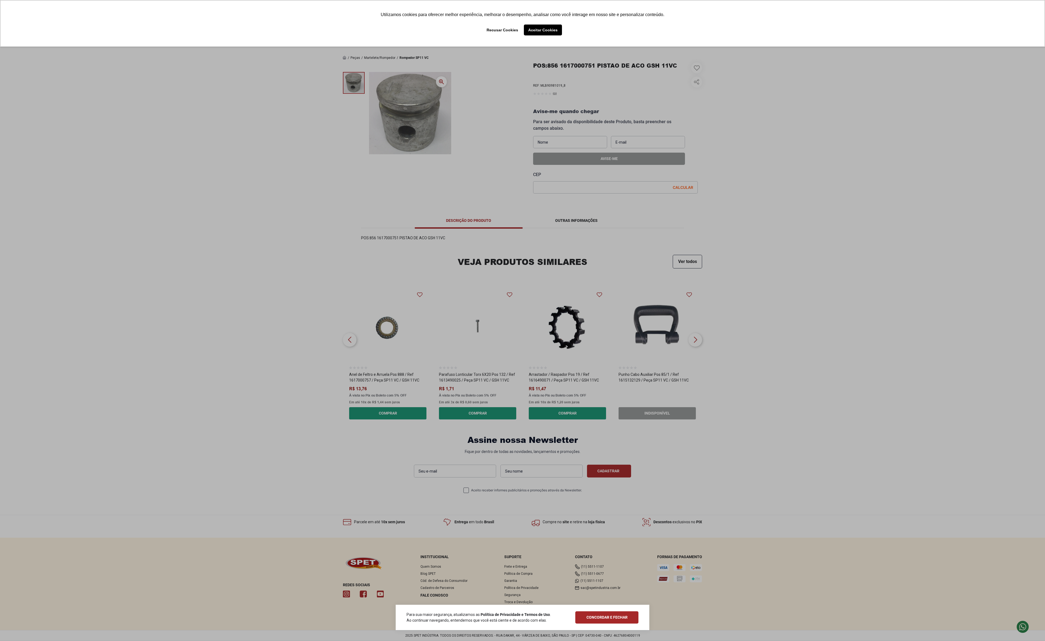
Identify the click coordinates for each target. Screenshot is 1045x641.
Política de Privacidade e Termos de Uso (515, 614)
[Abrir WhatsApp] (1031, 626)
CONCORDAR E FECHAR (607, 617)
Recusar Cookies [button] (502, 30)
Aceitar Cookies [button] (543, 30)
